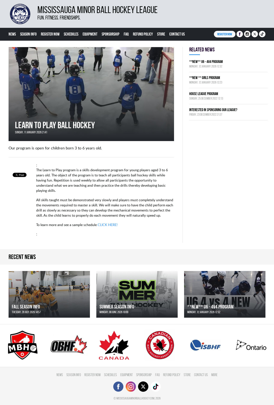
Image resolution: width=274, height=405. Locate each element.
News (12, 34)
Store (161, 34)
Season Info (28, 34)
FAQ (126, 34)
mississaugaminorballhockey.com (135, 398)
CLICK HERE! (108, 224)
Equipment (90, 34)
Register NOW (224, 34)
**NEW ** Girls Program (204, 78)
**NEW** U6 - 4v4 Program (206, 62)
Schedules (71, 34)
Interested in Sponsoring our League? (213, 110)
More (214, 375)
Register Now (50, 34)
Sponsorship (110, 34)
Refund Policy (143, 34)
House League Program (203, 94)
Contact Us (177, 34)
